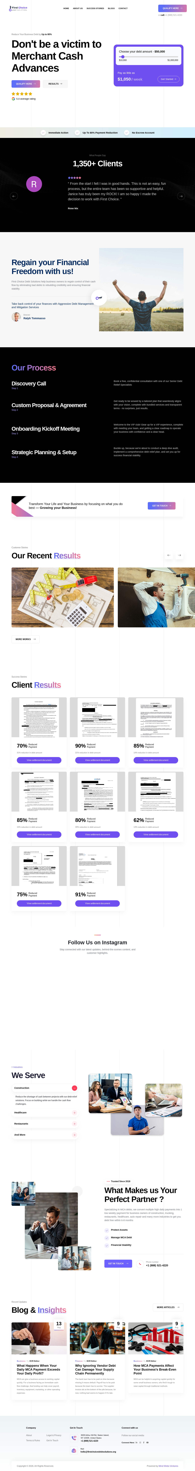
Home (66, 8)
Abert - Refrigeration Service (144, 624)
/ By (32, 1361)
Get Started (167, 79)
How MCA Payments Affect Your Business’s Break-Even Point (155, 1369)
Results (54, 84)
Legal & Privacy (53, 1435)
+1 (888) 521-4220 (173, 15)
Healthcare (20, 1112)
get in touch (116, 1263)
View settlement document (39, 760)
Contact (123, 8)
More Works (23, 639)
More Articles (166, 1307)
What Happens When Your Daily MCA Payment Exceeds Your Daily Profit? (38, 1369)
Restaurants (21, 1123)
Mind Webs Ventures (168, 1466)
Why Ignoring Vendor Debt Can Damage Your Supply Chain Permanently (95, 1369)
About (29, 1435)
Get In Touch (160, 506)
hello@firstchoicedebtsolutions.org (98, 1452)
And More (19, 1134)
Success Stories (95, 8)
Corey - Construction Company (40, 624)
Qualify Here (171, 8)
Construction (21, 1088)
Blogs (111, 8)
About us (78, 8)
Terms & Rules (33, 1440)
